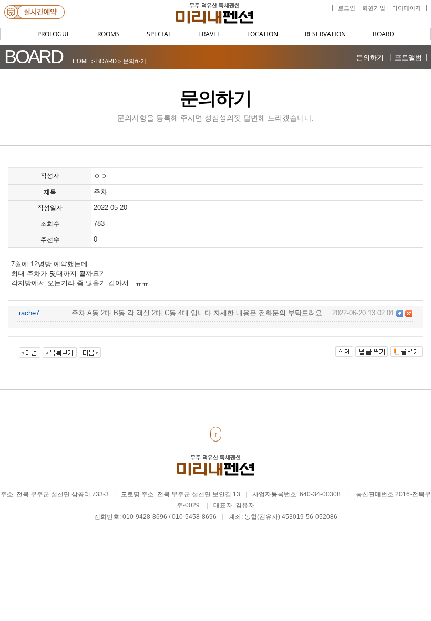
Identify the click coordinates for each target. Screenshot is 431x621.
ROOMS (108, 33)
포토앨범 (408, 58)
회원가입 (373, 8)
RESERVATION (325, 33)
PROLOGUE (53, 33)
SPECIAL (159, 33)
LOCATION (262, 33)
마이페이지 (406, 8)
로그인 (346, 8)
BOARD (383, 33)
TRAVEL (209, 33)
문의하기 (370, 58)
